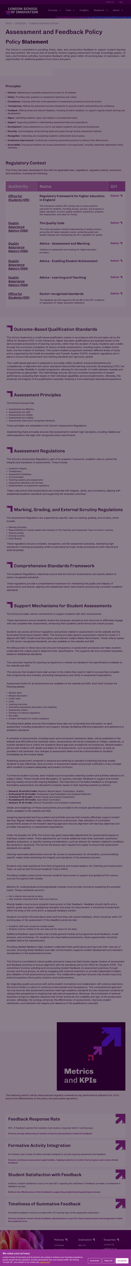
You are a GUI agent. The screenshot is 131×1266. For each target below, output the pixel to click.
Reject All (108, 1261)
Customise (94, 1261)
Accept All (122, 1261)
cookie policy (44, 1262)
